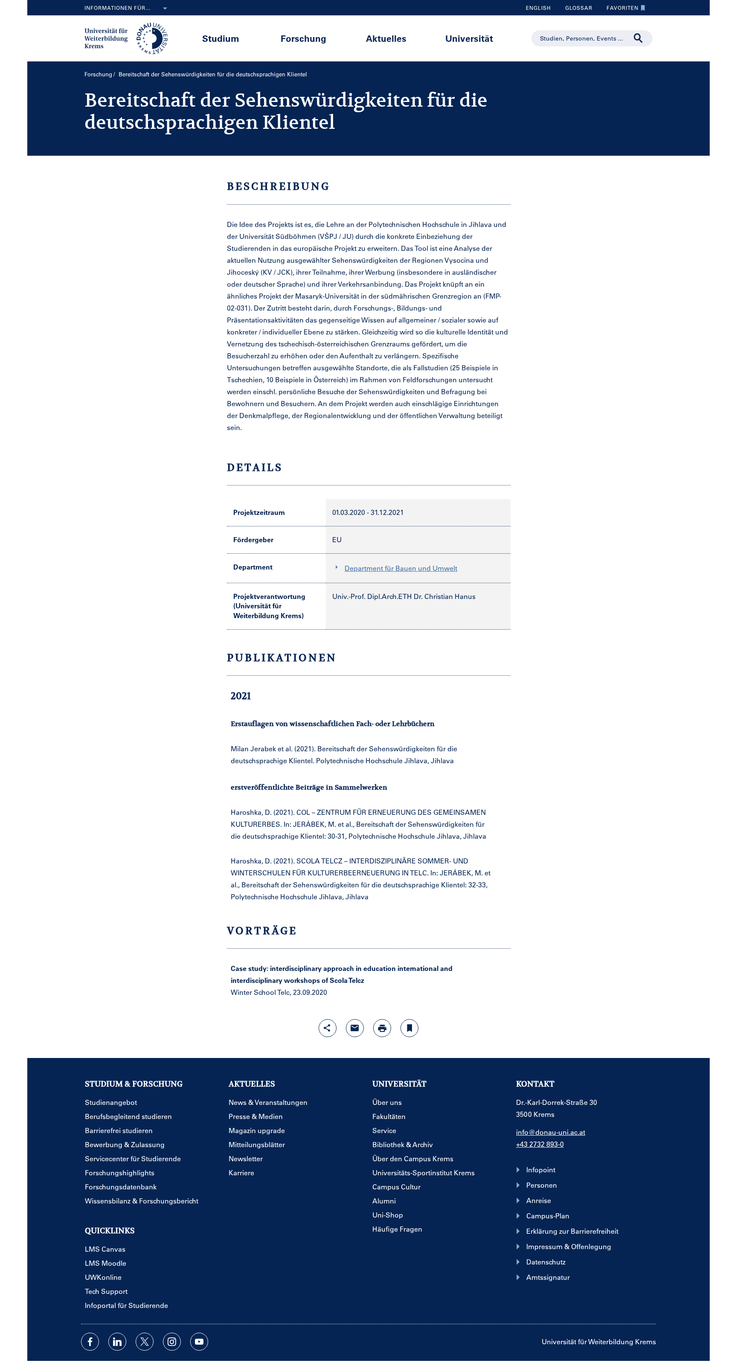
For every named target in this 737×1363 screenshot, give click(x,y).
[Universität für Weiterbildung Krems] (130, 37)
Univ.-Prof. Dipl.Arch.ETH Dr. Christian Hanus (404, 596)
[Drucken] (382, 1028)
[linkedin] (117, 1342)
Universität (469, 38)
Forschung (303, 38)
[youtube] (199, 1342)
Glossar (575, 9)
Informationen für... (117, 7)
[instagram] (172, 1342)
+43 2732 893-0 (540, 1143)
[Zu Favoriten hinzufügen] (409, 1028)
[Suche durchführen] (638, 38)
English (538, 7)
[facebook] (90, 1342)
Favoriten (619, 9)
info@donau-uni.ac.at (550, 1132)
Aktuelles (386, 38)
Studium (220, 38)
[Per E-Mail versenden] (355, 1028)
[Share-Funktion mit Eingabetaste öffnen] (328, 1028)
